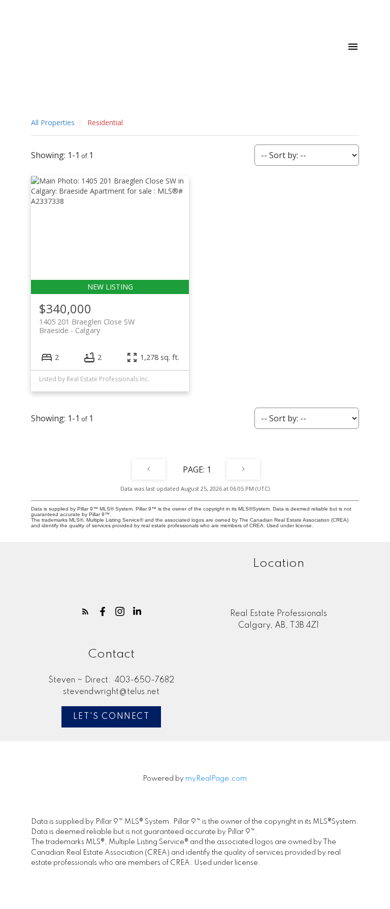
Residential (105, 122)
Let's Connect (111, 717)
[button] (85, 611)
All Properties (53, 122)
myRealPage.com (216, 778)
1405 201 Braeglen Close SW (87, 326)
